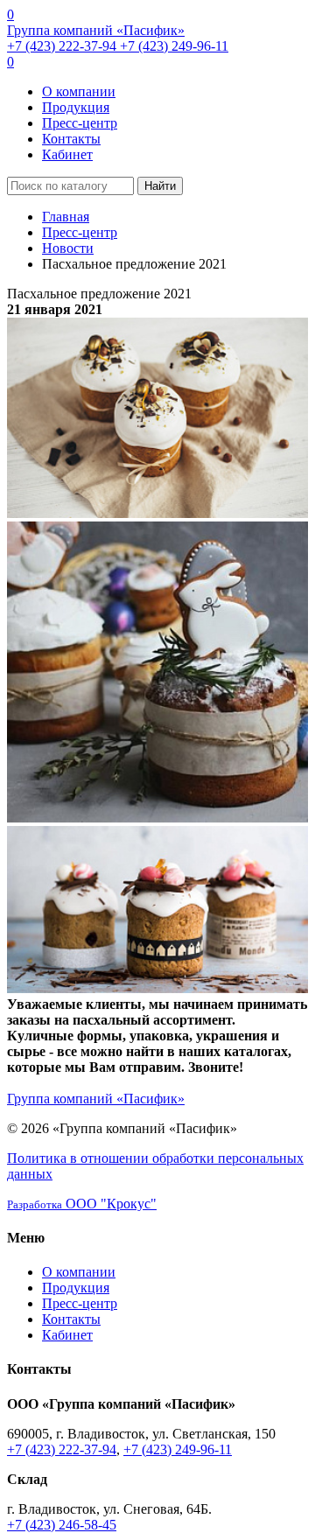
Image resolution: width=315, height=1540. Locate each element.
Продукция (75, 107)
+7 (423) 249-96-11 (174, 45)
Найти (160, 185)
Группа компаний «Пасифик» (96, 30)
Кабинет (67, 154)
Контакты (71, 138)
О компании (79, 91)
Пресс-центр (79, 123)
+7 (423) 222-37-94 (63, 45)
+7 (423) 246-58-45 (61, 1524)
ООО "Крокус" (82, 1203)
